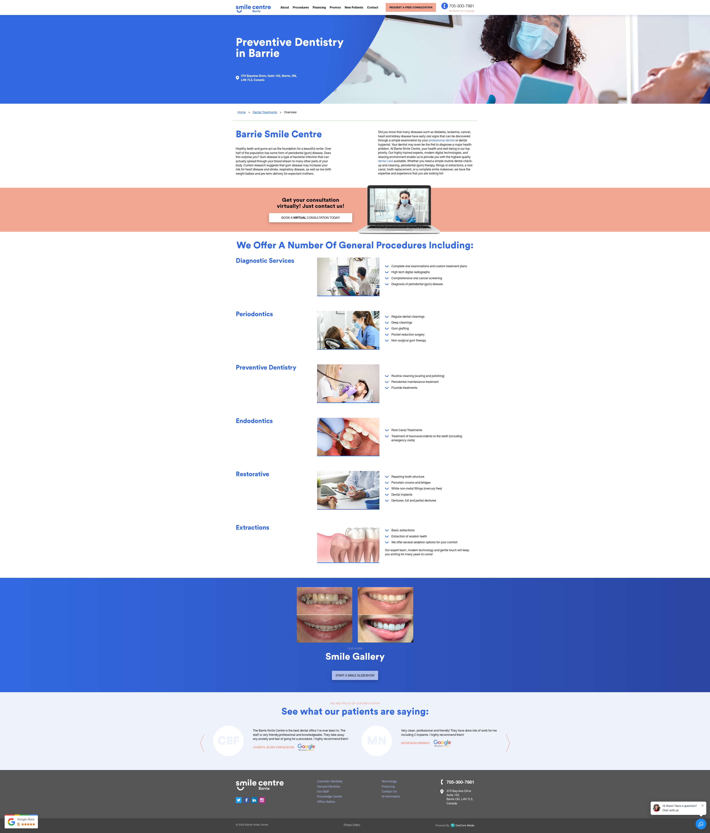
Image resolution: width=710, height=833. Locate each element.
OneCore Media (465, 825)
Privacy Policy (352, 824)
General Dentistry (328, 786)
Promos (335, 7)
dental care (385, 161)
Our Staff (323, 791)
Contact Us (389, 791)
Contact (372, 7)
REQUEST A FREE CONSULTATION (410, 7)
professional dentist (442, 140)
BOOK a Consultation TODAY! (310, 217)
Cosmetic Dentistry (330, 781)
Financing (319, 7)
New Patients (354, 7)
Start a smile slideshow (355, 675)
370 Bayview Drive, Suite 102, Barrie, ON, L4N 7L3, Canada (269, 77)
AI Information (391, 796)
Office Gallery (326, 801)
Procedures (301, 7)
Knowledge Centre (329, 796)
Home (242, 112)
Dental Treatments (265, 112)
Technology (389, 781)
